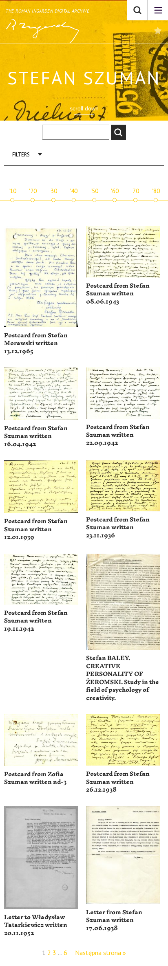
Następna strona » (100, 952)
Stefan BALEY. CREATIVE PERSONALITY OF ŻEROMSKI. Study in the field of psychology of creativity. (122, 678)
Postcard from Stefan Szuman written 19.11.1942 (36, 621)
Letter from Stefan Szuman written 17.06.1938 (114, 920)
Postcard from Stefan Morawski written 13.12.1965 (36, 343)
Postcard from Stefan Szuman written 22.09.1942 (118, 435)
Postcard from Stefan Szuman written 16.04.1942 (36, 436)
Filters (21, 154)
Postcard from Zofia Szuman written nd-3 (35, 778)
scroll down (84, 108)
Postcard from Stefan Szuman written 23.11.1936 (118, 528)
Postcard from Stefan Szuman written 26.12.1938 (118, 782)
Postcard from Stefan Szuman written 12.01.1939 (36, 529)
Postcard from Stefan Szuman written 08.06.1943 (118, 294)
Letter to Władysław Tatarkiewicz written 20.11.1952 (35, 925)
